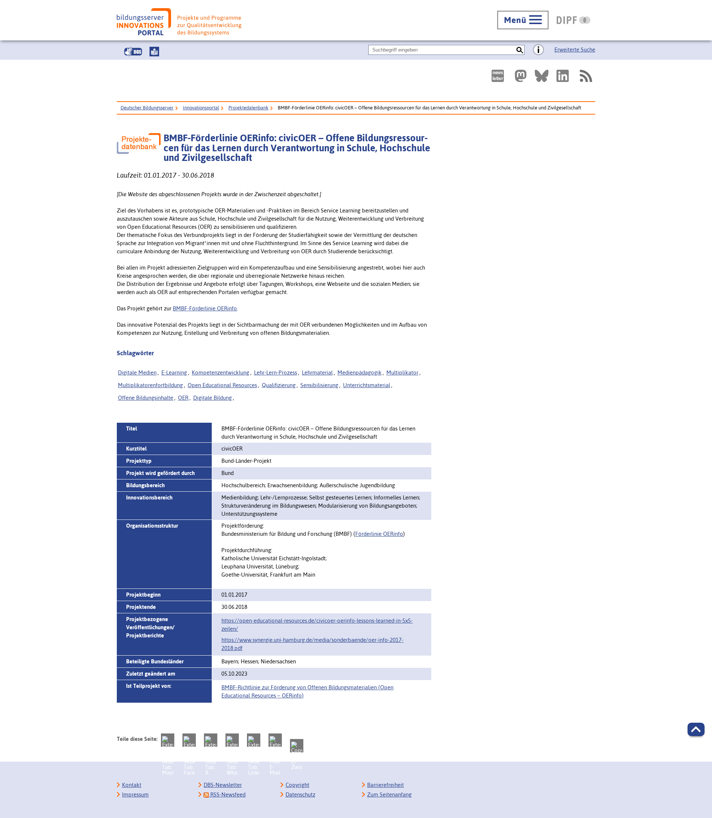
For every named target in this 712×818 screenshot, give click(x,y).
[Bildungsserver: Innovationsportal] (179, 22)
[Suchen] (519, 50)
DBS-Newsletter (223, 785)
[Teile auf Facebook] (189, 740)
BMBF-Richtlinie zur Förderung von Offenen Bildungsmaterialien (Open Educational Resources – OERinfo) (307, 691)
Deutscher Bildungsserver (147, 108)
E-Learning (174, 372)
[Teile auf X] (210, 740)
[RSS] (585, 76)
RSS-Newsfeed (227, 794)
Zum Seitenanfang (389, 794)
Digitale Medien (137, 372)
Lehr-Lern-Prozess (275, 372)
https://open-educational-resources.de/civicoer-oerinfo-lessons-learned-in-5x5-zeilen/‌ (317, 624)
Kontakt (131, 785)
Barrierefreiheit (385, 785)
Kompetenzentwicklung (220, 372)
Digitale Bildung (212, 398)
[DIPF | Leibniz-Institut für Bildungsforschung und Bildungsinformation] (573, 20)
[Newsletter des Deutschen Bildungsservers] (497, 76)
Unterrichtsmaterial (366, 385)
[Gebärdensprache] (133, 51)
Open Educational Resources (222, 385)
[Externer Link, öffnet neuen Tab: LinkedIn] (562, 76)
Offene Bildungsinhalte (145, 398)
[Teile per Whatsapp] (232, 740)
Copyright (297, 785)
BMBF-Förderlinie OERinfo (205, 308)
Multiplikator (402, 372)
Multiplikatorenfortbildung (150, 385)
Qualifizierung (279, 385)
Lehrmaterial (317, 372)
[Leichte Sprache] (154, 51)
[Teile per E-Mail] (275, 740)
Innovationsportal (201, 108)
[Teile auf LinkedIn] (253, 740)
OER (183, 398)
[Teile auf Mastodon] (167, 740)
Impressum (135, 794)
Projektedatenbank (248, 108)
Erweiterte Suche (574, 49)
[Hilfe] (538, 50)
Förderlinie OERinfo (379, 534)
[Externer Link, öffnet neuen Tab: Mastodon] (520, 76)
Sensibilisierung (319, 385)
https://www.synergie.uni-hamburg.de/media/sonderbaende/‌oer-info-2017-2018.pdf (312, 644)
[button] (696, 729)
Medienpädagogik (359, 372)
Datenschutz (300, 794)
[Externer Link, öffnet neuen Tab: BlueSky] (541, 76)
